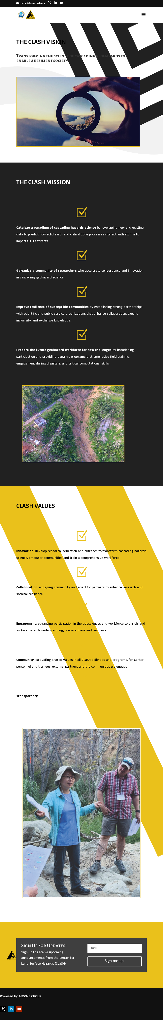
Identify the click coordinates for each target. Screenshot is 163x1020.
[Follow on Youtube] (19, 1009)
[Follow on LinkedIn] (11, 1009)
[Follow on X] (3, 1009)
